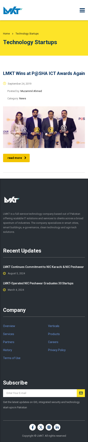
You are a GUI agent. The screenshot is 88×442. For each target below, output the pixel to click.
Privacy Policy (57, 350)
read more (15, 158)
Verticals (53, 326)
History (7, 350)
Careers (53, 342)
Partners (8, 342)
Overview (9, 326)
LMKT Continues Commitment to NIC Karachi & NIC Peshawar (43, 267)
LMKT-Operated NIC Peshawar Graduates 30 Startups (38, 283)
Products (54, 334)
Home (6, 33)
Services (8, 334)
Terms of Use (11, 358)
